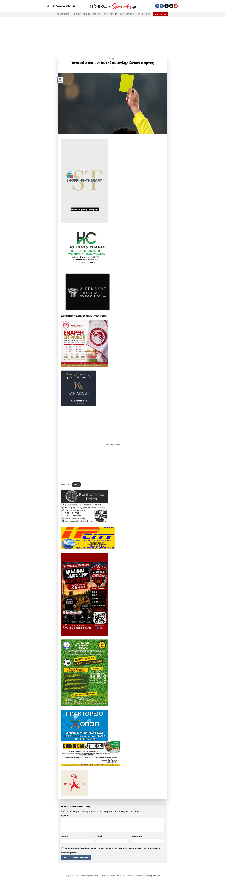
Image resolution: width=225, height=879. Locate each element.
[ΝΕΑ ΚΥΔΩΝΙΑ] (84, 343)
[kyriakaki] (78, 387)
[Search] (48, 6)
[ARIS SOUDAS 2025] (84, 672)
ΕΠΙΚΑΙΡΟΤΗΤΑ (110, 14)
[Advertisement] (112, 34)
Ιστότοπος (137, 836)
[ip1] (88, 537)
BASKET (77, 14)
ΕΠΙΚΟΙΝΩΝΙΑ (144, 14)
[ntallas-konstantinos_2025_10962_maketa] (84, 506)
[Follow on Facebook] (157, 6)
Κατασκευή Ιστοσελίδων (110, 875)
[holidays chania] (87, 246)
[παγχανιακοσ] (84, 594)
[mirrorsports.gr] (113, 6)
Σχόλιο (65, 815)
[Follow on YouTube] (176, 6)
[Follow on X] (171, 6)
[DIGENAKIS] (87, 292)
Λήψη (76, 484)
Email (100, 836)
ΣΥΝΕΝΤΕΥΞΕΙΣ (127, 14)
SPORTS (96, 14)
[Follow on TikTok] (166, 6)
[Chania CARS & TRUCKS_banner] (90, 753)
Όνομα (65, 836)
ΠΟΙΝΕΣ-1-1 (65, 484)
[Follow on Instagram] (162, 6)
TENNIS (86, 14)
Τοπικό (112, 59)
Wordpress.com (153, 875)
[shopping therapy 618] (84, 180)
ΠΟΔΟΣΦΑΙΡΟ (63, 14)
